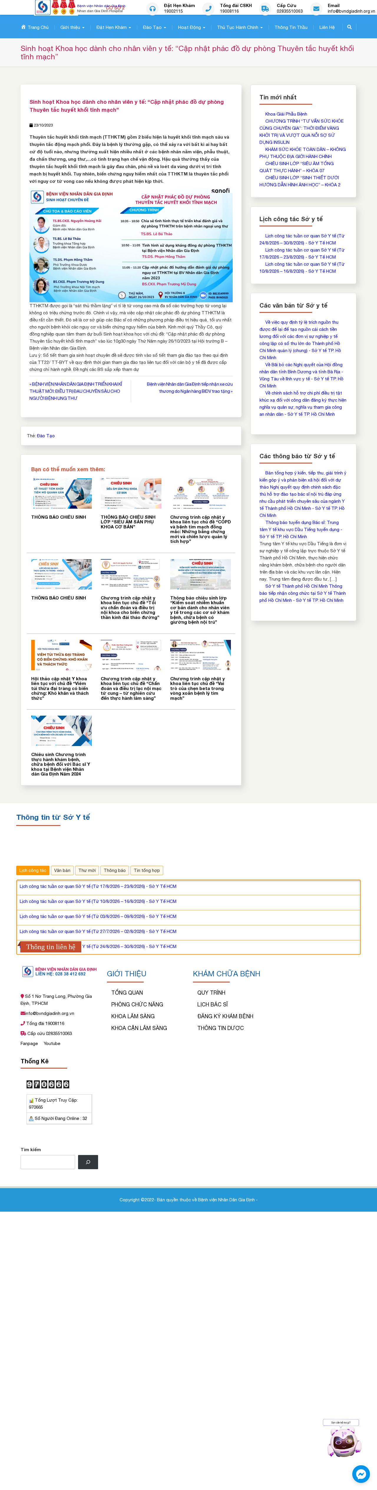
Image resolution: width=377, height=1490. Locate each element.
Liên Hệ (327, 27)
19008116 (229, 11)
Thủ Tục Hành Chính (237, 27)
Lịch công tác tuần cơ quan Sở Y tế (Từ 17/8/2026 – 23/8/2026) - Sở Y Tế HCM (98, 886)
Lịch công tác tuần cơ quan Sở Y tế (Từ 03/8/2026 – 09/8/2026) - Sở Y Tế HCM (98, 916)
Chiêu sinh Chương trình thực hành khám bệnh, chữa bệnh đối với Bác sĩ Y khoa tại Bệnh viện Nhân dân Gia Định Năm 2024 (60, 764)
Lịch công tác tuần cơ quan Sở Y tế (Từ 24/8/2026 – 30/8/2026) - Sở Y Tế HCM (98, 946)
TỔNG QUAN (127, 993)
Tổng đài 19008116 (44, 1023)
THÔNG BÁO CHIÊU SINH (58, 517)
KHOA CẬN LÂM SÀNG (139, 1028)
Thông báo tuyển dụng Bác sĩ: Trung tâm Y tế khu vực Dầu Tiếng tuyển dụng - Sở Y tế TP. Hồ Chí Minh (300, 529)
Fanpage (30, 1043)
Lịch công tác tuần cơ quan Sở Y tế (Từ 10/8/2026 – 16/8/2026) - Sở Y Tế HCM (98, 901)
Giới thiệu (70, 27)
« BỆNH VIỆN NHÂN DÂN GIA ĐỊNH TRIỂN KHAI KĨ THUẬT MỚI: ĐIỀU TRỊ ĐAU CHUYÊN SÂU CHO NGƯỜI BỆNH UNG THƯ (75, 391)
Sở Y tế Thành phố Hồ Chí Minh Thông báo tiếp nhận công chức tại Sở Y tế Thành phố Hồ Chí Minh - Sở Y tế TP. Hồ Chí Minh (302, 593)
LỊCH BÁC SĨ (212, 1004)
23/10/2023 (43, 125)
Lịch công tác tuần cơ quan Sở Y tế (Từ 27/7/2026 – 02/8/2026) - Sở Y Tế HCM (98, 931)
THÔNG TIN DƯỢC (220, 1028)
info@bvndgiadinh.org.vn (351, 11)
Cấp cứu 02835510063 (49, 1033)
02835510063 (290, 11)
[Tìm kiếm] (88, 1162)
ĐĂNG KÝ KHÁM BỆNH (225, 1016)
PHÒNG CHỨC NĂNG (137, 1004)
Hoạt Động (189, 27)
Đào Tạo (152, 27)
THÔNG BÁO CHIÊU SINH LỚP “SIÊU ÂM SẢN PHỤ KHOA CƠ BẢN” (128, 521)
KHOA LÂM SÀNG (133, 1016)
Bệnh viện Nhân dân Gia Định (101, 6)
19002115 (173, 11)
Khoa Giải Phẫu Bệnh (286, 113)
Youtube (52, 1043)
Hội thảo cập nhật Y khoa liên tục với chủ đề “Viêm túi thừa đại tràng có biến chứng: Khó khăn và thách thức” (60, 688)
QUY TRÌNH (211, 993)
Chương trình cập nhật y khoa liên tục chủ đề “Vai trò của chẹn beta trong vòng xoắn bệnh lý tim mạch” (197, 688)
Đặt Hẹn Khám (111, 27)
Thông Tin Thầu (291, 27)
